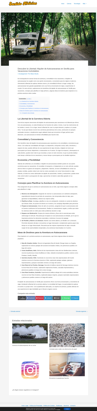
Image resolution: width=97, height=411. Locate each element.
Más (84, 3)
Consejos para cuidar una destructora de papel (63, 349)
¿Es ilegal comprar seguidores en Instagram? (25, 390)
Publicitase (59, 405)
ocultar (28, 98)
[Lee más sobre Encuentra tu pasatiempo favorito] (67, 364)
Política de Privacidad (36, 405)
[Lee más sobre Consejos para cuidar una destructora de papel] (67, 335)
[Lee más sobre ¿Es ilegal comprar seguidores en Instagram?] (30, 370)
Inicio (62, 3)
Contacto (72, 405)
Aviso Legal (25, 405)
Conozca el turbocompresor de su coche (24, 345)
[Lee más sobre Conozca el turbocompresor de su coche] (30, 333)
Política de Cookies (49, 405)
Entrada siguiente (82, 311)
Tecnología (77, 3)
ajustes (58, 409)
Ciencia (69, 3)
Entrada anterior (14, 311)
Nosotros (66, 405)
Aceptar (67, 408)
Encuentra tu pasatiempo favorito (59, 378)
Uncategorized (22, 74)
